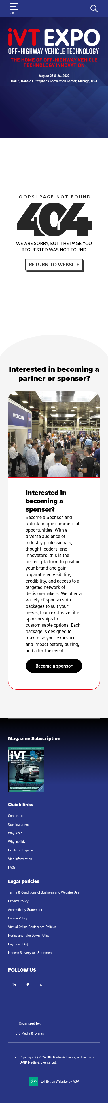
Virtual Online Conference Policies (32, 927)
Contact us (15, 815)
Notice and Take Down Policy (28, 935)
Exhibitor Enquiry (20, 850)
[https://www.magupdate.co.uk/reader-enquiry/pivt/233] (26, 790)
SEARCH (94, 8)
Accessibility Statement (25, 909)
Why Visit (15, 833)
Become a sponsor (54, 666)
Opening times (18, 824)
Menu (13, 13)
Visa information (20, 859)
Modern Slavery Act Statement (30, 952)
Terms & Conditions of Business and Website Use (43, 892)
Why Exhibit (16, 841)
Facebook (27, 985)
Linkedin (14, 985)
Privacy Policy (18, 901)
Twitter (41, 985)
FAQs (12, 867)
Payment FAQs (18, 944)
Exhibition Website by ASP (60, 1081)
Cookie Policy (17, 918)
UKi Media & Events (29, 1033)
